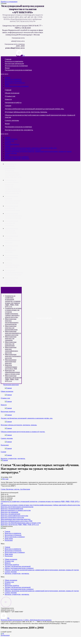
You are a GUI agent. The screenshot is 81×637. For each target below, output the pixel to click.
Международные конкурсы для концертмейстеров (12, 208)
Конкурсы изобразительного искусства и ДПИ (12, 265)
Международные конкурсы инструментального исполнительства (11, 321)
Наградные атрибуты (13, 102)
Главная (8, 59)
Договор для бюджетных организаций (18, 566)
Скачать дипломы (12, 120)
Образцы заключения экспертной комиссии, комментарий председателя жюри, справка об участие (38, 151)
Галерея (8, 106)
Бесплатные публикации (14, 63)
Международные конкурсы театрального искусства (13, 356)
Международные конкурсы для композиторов (11, 230)
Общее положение (12, 93)
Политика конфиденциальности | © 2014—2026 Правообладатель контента (26, 620)
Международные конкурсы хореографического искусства (11, 349)
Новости (8, 99)
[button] (11, 384)
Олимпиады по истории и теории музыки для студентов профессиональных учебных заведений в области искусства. (40, 505)
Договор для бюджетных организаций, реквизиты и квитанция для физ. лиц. (34, 109)
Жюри (7, 68)
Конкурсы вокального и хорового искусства (16, 510)
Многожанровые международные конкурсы (11, 257)
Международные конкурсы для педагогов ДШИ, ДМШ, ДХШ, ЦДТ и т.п (13, 378)
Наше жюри (9, 538)
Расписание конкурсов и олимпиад (18, 70)
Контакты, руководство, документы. (19, 130)
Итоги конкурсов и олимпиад (16, 66)
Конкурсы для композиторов (10, 514)
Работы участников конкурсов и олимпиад (19, 568)
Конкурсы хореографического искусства (14, 515)
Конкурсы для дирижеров (9, 512)
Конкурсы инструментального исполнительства (17, 507)
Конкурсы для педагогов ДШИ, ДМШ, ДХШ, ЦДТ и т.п (20, 524)
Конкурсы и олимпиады (14, 61)
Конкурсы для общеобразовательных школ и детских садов (14, 272)
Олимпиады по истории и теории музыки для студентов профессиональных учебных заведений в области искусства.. (13, 312)
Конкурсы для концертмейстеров (12, 508)
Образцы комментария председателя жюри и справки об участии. (23, 431)
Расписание (5, 445)
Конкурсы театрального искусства (12, 517)
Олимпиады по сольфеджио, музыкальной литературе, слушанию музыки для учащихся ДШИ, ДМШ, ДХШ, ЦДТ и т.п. (13, 170)
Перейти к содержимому (9, 1)
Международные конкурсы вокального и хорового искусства (13, 215)
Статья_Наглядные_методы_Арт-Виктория (15, 489)
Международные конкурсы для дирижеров (11, 223)
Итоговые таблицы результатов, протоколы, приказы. (26, 112)
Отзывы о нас (10, 96)
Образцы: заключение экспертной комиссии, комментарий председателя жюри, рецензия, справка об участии (42, 570)
